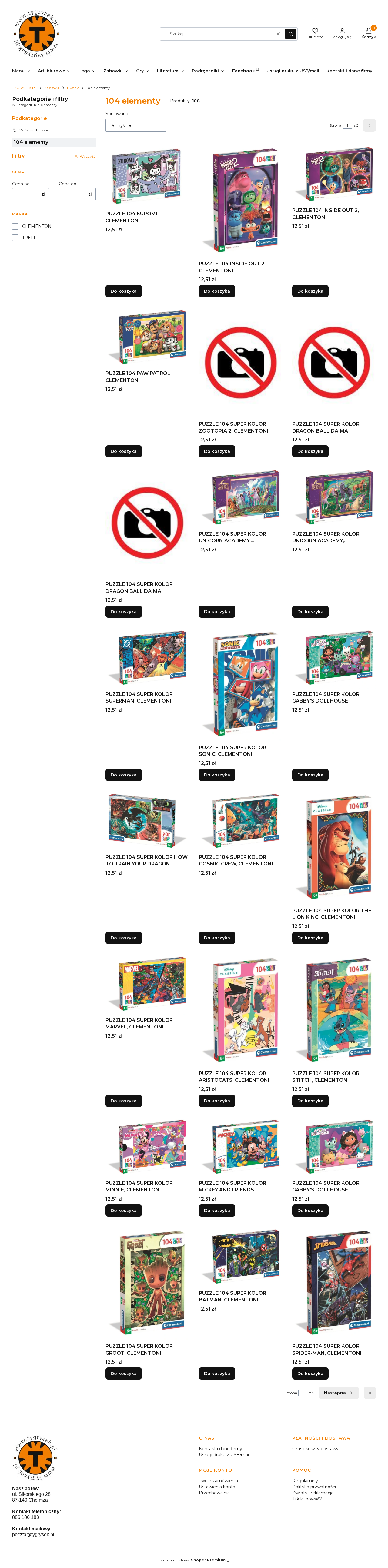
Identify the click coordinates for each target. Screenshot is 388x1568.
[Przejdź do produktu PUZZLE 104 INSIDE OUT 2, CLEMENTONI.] (241, 201)
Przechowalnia (214, 1493)
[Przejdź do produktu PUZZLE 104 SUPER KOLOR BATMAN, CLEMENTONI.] (241, 1256)
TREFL (29, 237)
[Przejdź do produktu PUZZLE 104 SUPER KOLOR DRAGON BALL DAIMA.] (334, 362)
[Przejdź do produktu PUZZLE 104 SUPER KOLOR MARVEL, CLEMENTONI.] (147, 984)
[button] (290, 34)
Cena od (21, 184)
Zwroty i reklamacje (313, 1493)
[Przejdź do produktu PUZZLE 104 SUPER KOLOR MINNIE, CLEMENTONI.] (147, 1147)
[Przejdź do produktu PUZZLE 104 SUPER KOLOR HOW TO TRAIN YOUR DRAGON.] (147, 821)
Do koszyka (124, 291)
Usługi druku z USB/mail (224, 1454)
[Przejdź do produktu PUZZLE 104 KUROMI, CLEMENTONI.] (147, 176)
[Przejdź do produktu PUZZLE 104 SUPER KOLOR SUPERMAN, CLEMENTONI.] (147, 657)
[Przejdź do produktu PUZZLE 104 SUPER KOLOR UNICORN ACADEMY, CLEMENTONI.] (241, 497)
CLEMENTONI (37, 226)
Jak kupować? (307, 1499)
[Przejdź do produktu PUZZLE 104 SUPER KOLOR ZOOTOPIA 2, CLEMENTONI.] (241, 362)
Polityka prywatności (314, 1487)
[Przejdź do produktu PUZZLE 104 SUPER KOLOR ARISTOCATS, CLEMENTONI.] (241, 1011)
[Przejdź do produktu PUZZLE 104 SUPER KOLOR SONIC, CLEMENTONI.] (241, 684)
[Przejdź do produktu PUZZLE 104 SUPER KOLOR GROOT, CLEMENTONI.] (147, 1283)
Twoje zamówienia (218, 1480)
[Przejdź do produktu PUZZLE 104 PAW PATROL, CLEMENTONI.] (147, 337)
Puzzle (73, 87)
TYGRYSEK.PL (24, 87)
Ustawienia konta (217, 1487)
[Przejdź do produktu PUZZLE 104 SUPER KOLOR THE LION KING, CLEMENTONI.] (334, 848)
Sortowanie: (117, 113)
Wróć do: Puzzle (33, 130)
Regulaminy (305, 1480)
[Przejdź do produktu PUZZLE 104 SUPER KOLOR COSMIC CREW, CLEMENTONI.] (241, 821)
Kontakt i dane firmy (220, 1448)
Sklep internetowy (192, 1560)
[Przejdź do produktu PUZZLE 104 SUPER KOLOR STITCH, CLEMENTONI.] (334, 1011)
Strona (335, 125)
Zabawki (52, 87)
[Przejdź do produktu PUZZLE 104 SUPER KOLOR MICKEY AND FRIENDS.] (241, 1147)
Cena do (67, 184)
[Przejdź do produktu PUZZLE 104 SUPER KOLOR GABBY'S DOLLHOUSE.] (334, 657)
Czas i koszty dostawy (315, 1448)
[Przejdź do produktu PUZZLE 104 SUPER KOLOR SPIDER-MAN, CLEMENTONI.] (334, 1283)
